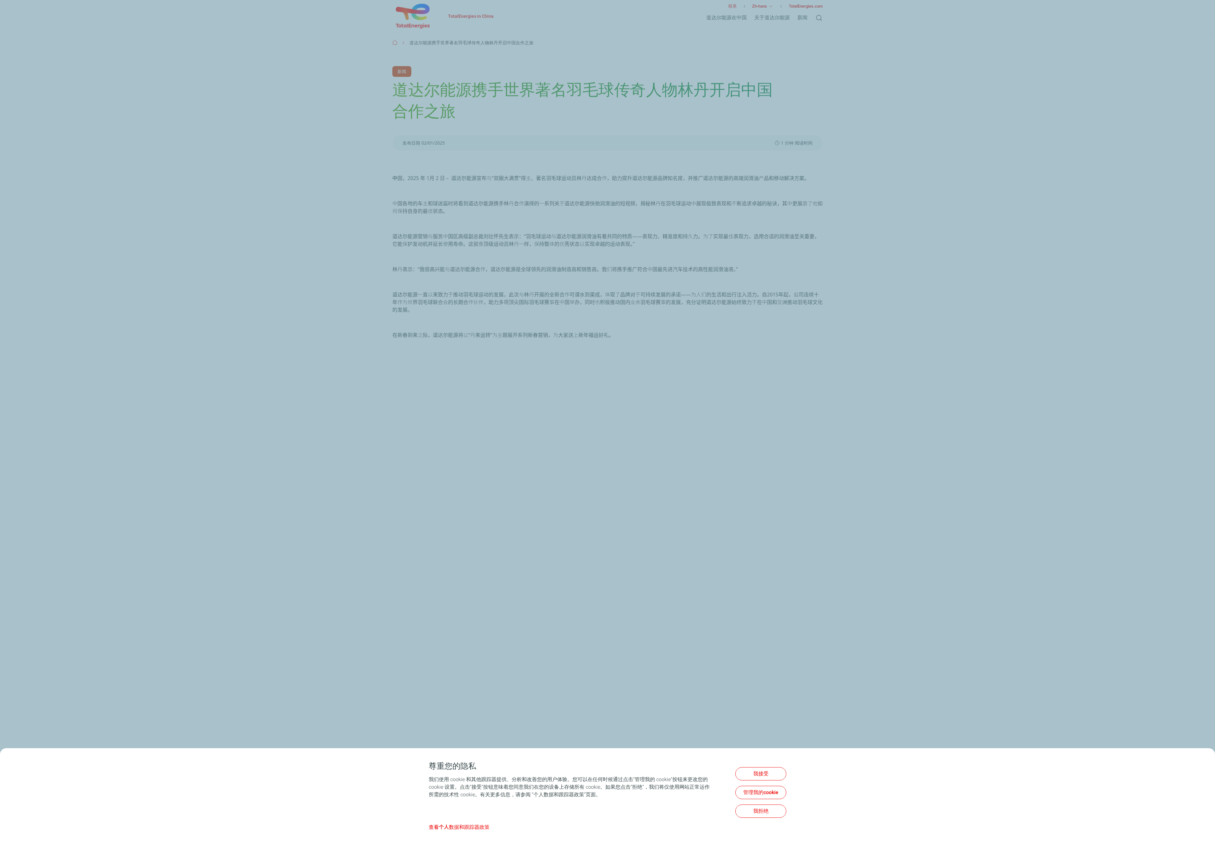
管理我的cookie (760, 792)
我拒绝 (761, 811)
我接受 (761, 774)
